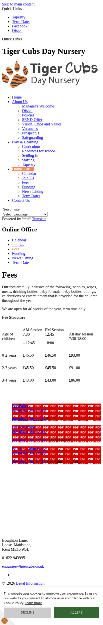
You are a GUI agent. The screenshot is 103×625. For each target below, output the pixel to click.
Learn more (33, 603)
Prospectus (30, 133)
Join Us (28, 178)
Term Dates (21, 21)
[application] (51, 495)
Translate (39, 219)
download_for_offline (29, 410)
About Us (20, 102)
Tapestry (19, 17)
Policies (28, 115)
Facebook (20, 26)
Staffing (28, 160)
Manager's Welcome (38, 106)
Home (17, 97)
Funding (28, 187)
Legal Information (30, 583)
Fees (25, 182)
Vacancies (30, 128)
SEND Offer (32, 119)
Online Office (23, 169)
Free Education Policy (29, 448)
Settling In (30, 155)
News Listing (32, 191)
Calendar (29, 173)
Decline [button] (27, 612)
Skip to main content (18, 4)
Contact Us (21, 200)
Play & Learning (25, 142)
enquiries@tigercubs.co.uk (23, 566)
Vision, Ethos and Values (42, 124)
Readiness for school (38, 151)
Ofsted (17, 30)
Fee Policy (20, 406)
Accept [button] (76, 612)
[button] (23, 38)
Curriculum (31, 146)
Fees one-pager (24, 427)
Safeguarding (32, 137)
